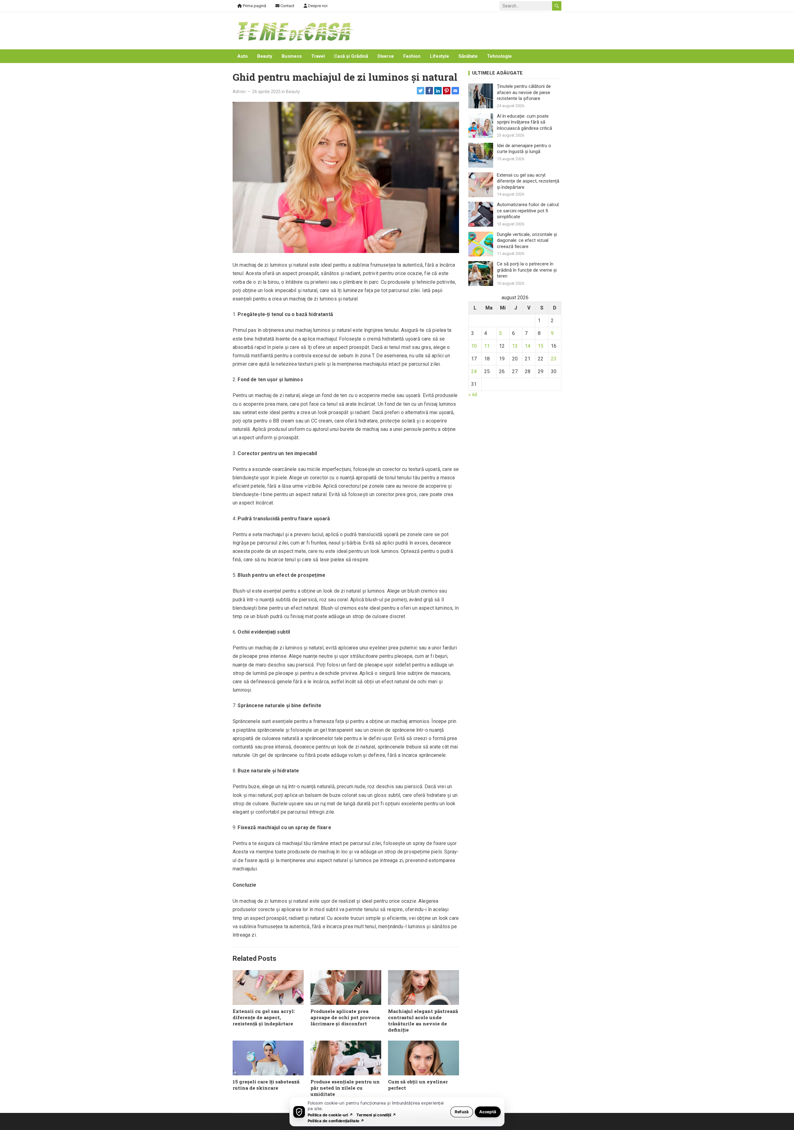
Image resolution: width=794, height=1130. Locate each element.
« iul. (473, 394)
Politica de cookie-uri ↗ (330, 1114)
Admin (239, 91)
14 (527, 346)
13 (515, 346)
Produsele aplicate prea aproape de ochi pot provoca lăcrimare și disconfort (345, 1017)
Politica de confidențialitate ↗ (336, 1120)
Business (292, 56)
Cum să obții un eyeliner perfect (418, 1084)
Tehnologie (499, 56)
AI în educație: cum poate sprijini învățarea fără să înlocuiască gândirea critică (524, 122)
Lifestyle (439, 56)
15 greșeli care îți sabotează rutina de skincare (266, 1084)
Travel (318, 56)
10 (474, 346)
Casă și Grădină (351, 56)
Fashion (412, 56)
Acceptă (487, 1111)
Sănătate (468, 56)
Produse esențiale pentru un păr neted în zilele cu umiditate (345, 1087)
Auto (242, 56)
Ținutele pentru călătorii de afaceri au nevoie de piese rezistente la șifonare (524, 92)
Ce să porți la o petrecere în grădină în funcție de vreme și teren (527, 270)
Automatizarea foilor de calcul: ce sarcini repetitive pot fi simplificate (528, 210)
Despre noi (317, 5)
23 (553, 359)
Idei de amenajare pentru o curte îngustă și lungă (524, 149)
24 (474, 371)
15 (540, 346)
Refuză (462, 1111)
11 (487, 346)
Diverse (385, 56)
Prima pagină (254, 5)
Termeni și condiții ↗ (376, 1114)
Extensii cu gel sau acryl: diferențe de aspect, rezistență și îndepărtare (264, 1017)
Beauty (264, 56)
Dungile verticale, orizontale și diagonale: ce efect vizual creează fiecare (527, 240)
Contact (286, 5)
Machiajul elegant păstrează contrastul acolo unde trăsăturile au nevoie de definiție (423, 1020)
